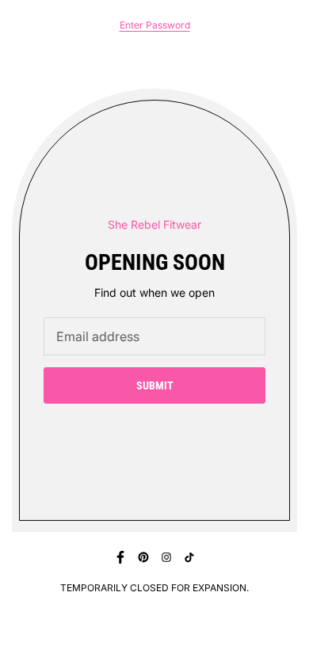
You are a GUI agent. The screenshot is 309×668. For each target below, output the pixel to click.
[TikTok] (189, 557)
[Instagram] (166, 557)
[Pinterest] (143, 557)
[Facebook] (120, 557)
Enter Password (155, 25)
